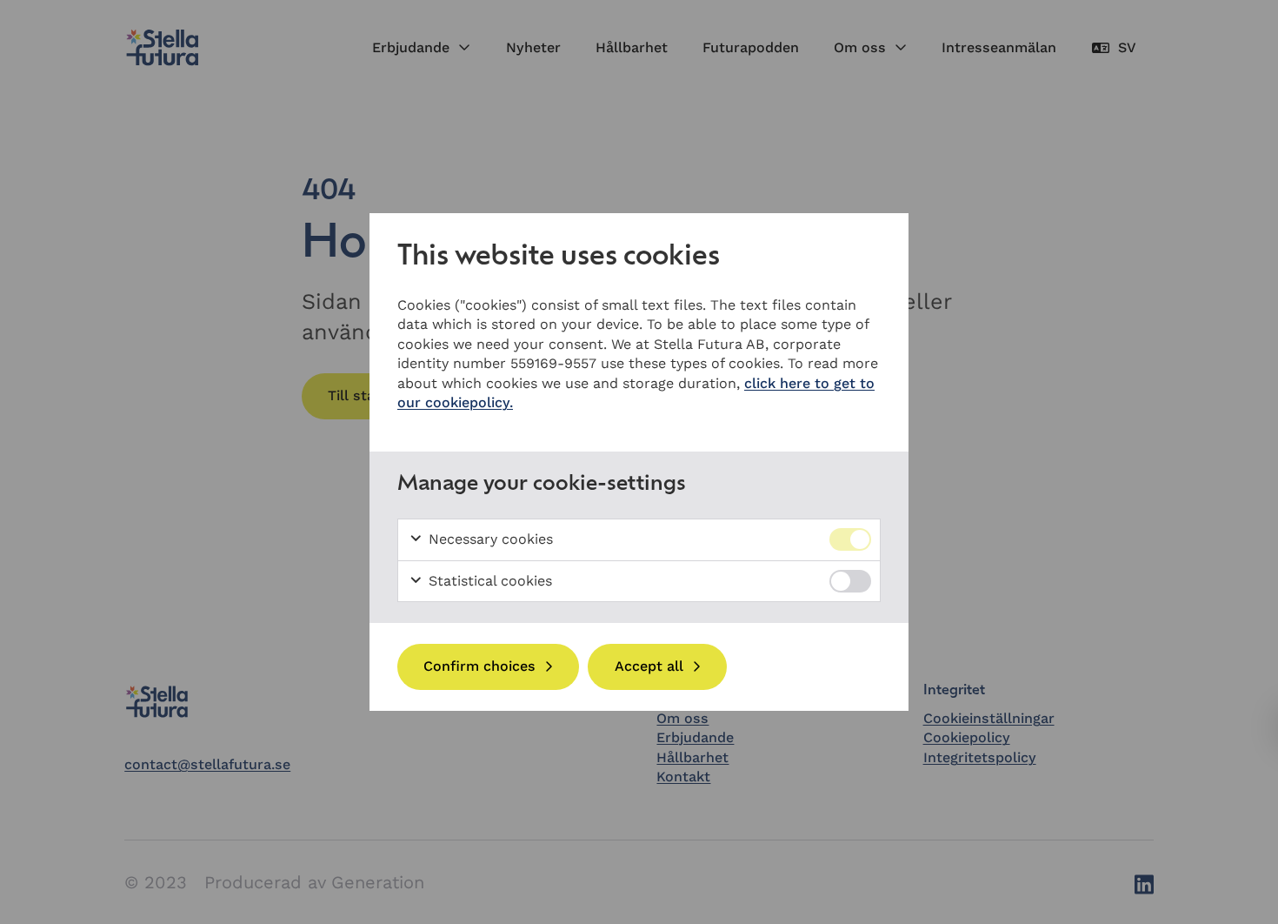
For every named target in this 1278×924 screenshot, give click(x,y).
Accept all (649, 666)
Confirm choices (479, 666)
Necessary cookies (488, 539)
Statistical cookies (488, 580)
